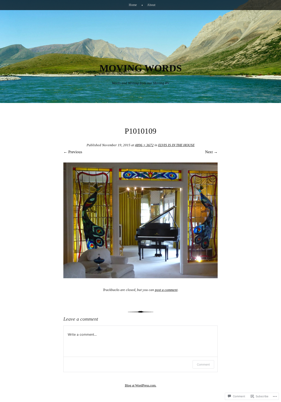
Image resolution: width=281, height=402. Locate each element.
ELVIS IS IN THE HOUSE (176, 145)
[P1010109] (140, 277)
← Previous (72, 152)
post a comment (166, 290)
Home (133, 5)
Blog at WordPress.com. (140, 385)
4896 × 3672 (144, 145)
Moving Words (140, 68)
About (151, 5)
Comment (203, 364)
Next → (211, 152)
